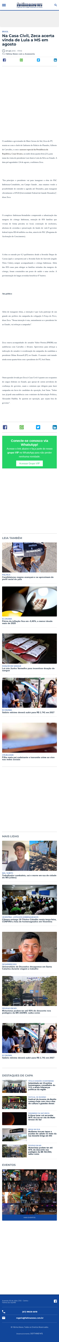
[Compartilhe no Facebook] (4, 60)
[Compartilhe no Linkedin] (55, 60)
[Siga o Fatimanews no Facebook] (55, 1301)
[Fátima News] (29, 5)
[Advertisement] (29, 99)
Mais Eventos (29, 1217)
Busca (55, 5)
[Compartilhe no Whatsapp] (21, 60)
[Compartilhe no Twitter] (38, 60)
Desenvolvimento (23, 1334)
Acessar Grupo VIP (29, 463)
